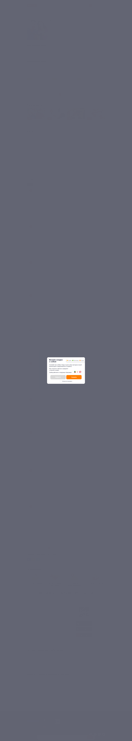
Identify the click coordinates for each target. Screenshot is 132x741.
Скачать (74, 377)
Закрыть (58, 377)
